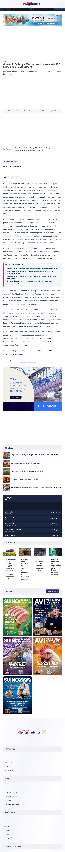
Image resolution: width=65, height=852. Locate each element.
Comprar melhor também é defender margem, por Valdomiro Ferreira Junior (32, 268)
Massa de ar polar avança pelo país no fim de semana (24, 566)
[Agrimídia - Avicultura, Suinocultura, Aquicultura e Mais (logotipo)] (31, 4)
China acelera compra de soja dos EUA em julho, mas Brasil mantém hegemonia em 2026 (30, 272)
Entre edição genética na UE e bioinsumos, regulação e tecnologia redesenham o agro (29, 282)
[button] (61, 4)
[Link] (17, 617)
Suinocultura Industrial (35, 150)
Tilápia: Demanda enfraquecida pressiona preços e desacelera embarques (36, 487)
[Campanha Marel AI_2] (32, 389)
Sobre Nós (8, 762)
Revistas (7, 830)
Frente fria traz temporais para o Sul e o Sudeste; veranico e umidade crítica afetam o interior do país (34, 455)
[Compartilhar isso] (5, 177)
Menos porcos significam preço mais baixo (25, 463)
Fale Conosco (9, 770)
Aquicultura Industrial (11, 796)
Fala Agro (8, 826)
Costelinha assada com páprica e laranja (24, 479)
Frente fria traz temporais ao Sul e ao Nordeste (27, 471)
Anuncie (7, 766)
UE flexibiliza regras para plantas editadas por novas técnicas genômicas (55, 569)
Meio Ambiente (40, 148)
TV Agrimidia (9, 838)
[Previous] (6, 566)
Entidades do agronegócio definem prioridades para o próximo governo (41, 568)
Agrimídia (9, 149)
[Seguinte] (59, 566)
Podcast (7, 834)
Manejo (32, 148)
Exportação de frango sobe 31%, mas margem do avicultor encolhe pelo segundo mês (31, 277)
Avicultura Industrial (22, 148)
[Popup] (4, 4)
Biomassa (8, 800)
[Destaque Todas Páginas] (32, 20)
